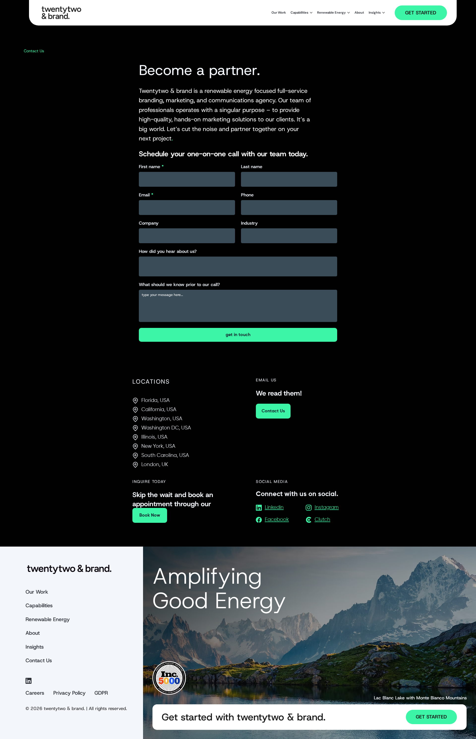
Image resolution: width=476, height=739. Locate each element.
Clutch (322, 519)
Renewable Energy (48, 619)
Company (149, 223)
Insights (35, 646)
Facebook (277, 519)
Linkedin (274, 507)
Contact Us (39, 660)
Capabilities (39, 605)
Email (144, 195)
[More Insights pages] (383, 12)
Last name (251, 166)
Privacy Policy (69, 692)
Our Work (37, 591)
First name (149, 166)
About (33, 633)
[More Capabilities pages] (311, 12)
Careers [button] (35, 692)
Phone (247, 195)
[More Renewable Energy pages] (348, 12)
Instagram (327, 507)
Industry (249, 223)
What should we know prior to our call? (179, 284)
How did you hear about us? (168, 251)
